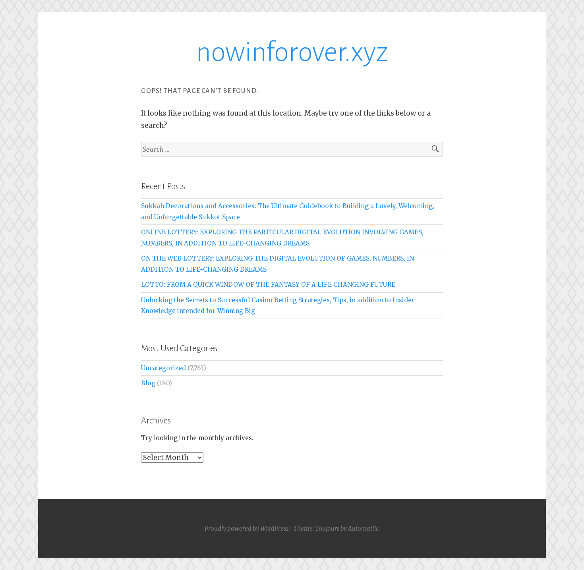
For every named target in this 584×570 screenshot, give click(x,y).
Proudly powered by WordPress (246, 528)
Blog (148, 383)
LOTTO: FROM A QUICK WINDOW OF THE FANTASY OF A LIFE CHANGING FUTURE (268, 284)
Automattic (363, 528)
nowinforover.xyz (292, 52)
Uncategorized (163, 368)
